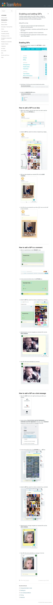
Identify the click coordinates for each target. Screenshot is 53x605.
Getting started (4, 17)
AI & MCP (3, 48)
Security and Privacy (5, 55)
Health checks (4, 22)
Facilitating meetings (5, 33)
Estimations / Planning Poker (6, 26)
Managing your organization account (6, 38)
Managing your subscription (6, 41)
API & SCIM (3, 50)
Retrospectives (4, 20)
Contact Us (27, 580)
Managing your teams (5, 35)
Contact (49, 5)
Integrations (3, 46)
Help (45, 5)
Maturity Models (4, 24)
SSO (2, 53)
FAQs (2, 57)
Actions (2, 29)
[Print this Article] (48, 14)
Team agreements (4, 31)
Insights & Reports (4, 44)
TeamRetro (40, 602)
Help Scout (50, 602)
